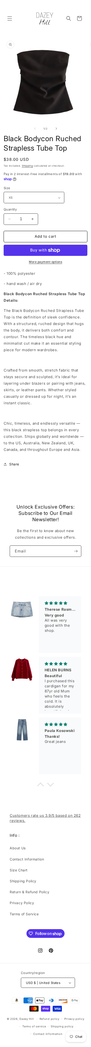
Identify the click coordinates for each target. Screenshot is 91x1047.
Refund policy (49, 1019)
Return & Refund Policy (29, 892)
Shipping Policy (23, 881)
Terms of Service (24, 914)
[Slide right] (56, 128)
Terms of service (34, 1026)
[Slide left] (35, 128)
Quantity (10, 209)
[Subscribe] (75, 551)
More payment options (45, 262)
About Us (18, 848)
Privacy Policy (22, 903)
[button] (9, 18)
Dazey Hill (26, 1019)
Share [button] (14, 464)
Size (7, 188)
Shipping (27, 165)
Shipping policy (62, 1026)
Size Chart (19, 870)
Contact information (47, 1034)
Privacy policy (74, 1019)
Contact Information (27, 859)
